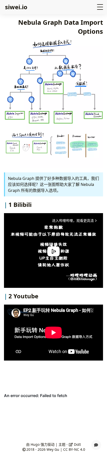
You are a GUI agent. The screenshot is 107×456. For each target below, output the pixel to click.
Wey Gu (53, 449)
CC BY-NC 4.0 (74, 449)
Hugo (35, 444)
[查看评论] (96, 445)
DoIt (77, 444)
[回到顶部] (96, 433)
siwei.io (16, 7)
